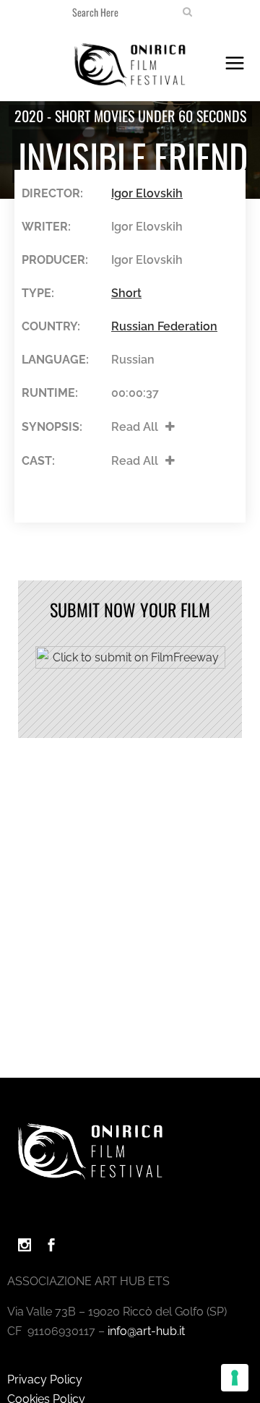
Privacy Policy (44, 1379)
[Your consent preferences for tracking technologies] (234, 1377)
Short (126, 293)
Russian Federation (164, 326)
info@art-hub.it (146, 1331)
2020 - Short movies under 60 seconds (130, 115)
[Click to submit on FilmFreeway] (130, 665)
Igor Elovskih (147, 193)
